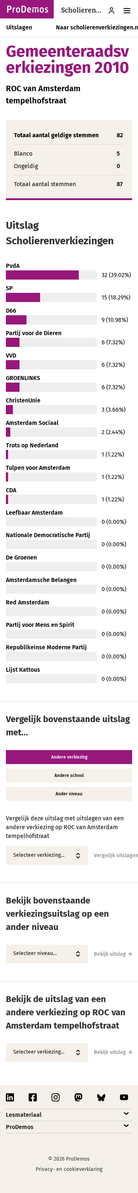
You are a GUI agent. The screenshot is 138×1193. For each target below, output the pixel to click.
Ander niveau (69, 793)
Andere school (69, 775)
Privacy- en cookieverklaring (69, 1169)
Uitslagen (19, 27)
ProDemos (19, 1126)
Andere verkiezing (69, 757)
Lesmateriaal (24, 1114)
